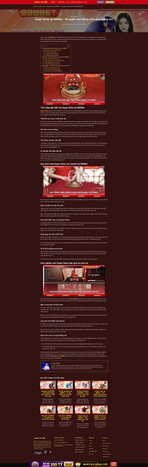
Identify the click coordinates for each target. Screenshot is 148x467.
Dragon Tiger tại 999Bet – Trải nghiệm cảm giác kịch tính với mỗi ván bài (100, 393)
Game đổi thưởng (93, 451)
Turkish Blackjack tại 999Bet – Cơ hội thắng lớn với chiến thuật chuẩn (65, 393)
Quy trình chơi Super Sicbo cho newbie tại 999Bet (55, 57)
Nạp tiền (77, 442)
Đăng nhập (82, 440)
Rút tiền (81, 442)
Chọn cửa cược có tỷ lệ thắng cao (54, 70)
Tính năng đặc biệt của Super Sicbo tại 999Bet (54, 48)
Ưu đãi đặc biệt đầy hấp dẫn (52, 55)
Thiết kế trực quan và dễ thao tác (52, 50)
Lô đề (90, 443)
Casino (90, 440)
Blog (85, 2)
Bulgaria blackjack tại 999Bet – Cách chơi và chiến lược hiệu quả (83, 393)
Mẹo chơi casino (106, 443)
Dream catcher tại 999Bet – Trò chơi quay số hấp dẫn (100, 417)
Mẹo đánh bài (106, 456)
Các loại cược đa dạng (50, 51)
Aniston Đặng (82, 24)
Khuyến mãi (81, 447)
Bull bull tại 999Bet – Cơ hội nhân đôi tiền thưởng (65, 417)
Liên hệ (76, 447)
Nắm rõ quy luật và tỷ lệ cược (52, 67)
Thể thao (91, 448)
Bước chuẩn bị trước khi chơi (52, 58)
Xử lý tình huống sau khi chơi (52, 63)
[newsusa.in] (41, 2)
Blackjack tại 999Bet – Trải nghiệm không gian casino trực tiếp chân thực (48, 393)
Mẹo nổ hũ (105, 448)
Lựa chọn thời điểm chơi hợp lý (53, 69)
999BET (53, 2)
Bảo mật (77, 451)
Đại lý (82, 449)
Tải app (83, 444)
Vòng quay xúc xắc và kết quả (52, 62)
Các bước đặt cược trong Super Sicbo (54, 60)
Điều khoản (77, 449)
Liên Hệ (73, 2)
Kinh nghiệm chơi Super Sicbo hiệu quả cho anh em (55, 65)
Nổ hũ (90, 446)
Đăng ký (77, 440)
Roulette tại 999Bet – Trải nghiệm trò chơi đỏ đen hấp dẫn (48, 417)
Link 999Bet (77, 444)
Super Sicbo (44, 111)
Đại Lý (68, 2)
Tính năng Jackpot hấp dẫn (51, 53)
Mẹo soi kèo (105, 451)
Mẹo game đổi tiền (107, 454)
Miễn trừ (81, 451)
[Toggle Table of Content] (67, 46)
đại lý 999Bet (61, 356)
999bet (36, 6)
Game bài (91, 454)
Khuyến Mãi (79, 2)
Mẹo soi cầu (105, 446)
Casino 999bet (73, 299)
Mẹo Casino (42, 6)
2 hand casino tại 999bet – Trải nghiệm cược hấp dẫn (82, 418)
